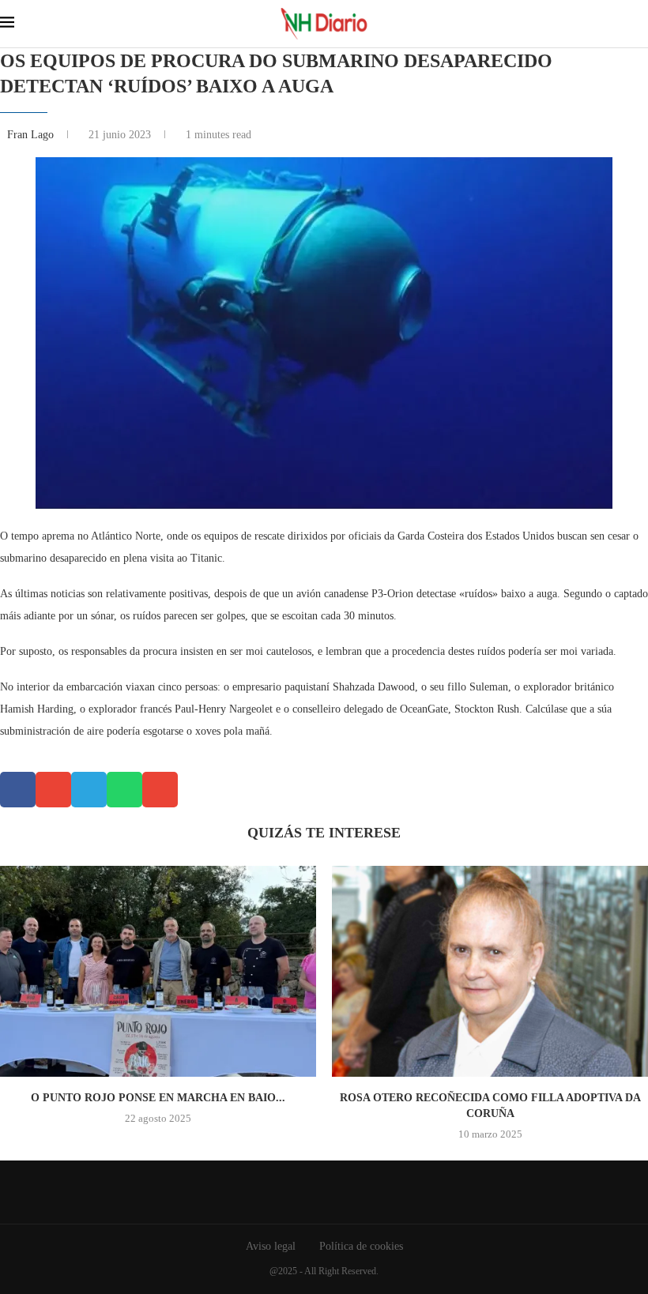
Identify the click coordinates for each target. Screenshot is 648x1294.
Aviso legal (271, 1246)
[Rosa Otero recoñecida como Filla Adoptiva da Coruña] (490, 971)
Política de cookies (361, 1246)
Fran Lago (32, 135)
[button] (18, 789)
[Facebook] (312, 1192)
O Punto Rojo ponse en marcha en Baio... (158, 1098)
